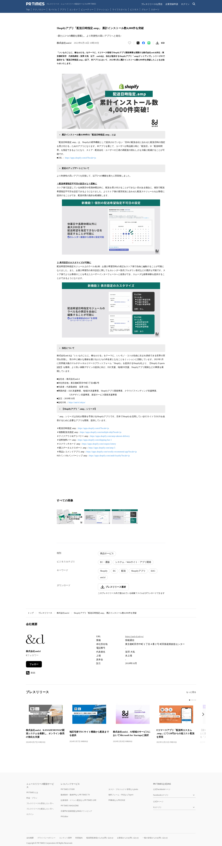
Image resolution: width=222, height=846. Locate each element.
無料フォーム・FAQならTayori (120, 794)
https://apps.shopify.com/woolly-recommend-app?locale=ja (111, 452)
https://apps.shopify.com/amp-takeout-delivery (110, 436)
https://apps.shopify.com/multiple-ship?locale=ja (100, 432)
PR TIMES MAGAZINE (70, 805)
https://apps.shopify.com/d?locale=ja (80, 158)
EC (114, 571)
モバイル (52, 9)
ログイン (185, 4)
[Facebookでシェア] (143, 42)
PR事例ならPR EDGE (116, 800)
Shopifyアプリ (138, 571)
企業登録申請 (171, 4)
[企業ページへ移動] (35, 640)
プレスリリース (45, 613)
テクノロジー (39, 9)
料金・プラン (31, 798)
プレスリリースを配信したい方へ (40, 808)
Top (28, 9)
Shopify (104, 571)
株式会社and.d (63, 613)
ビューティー (87, 9)
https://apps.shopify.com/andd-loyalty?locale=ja (109, 456)
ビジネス (134, 9)
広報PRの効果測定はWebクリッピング (76, 811)
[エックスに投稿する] (138, 42)
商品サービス (107, 553)
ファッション (103, 9)
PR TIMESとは (32, 792)
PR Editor (64, 816)
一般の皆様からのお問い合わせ (155, 837)
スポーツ (155, 9)
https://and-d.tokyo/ (77, 402)
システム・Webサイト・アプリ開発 (133, 562)
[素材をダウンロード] (157, 42)
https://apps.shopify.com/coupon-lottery (99, 444)
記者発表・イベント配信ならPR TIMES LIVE (78, 800)
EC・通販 (105, 562)
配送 (123, 571)
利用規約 (79, 837)
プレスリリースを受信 (151, 4)
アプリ (63, 9)
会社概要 (30, 837)
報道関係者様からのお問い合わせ (99, 837)
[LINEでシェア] (148, 42)
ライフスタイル (119, 9)
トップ (31, 613)
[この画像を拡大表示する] (70, 517)
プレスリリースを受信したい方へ (40, 803)
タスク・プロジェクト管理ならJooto (123, 789)
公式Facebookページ (161, 789)
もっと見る (191, 692)
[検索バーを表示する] (194, 4)
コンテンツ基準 (65, 837)
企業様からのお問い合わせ (128, 837)
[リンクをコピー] (162, 42)
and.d (102, 577)
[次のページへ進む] (204, 714)
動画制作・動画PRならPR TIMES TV (75, 794)
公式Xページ (158, 801)
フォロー (34, 664)
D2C (153, 571)
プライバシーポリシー (46, 837)
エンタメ (73, 9)
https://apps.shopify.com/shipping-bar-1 (95, 440)
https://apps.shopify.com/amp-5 (101, 448)
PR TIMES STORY (68, 789)
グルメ (145, 9)
